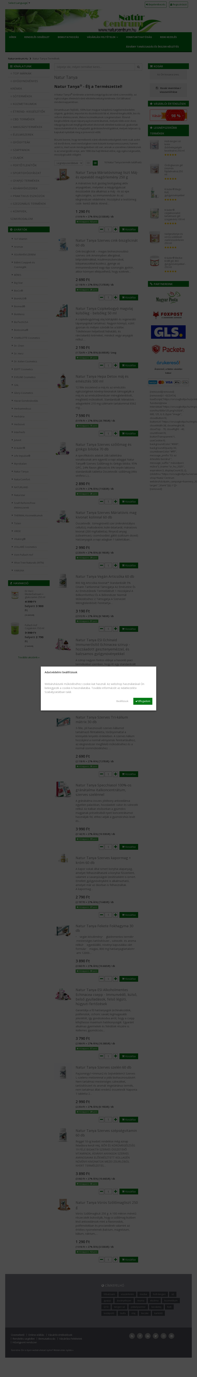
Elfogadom (144, 701)
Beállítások (122, 701)
